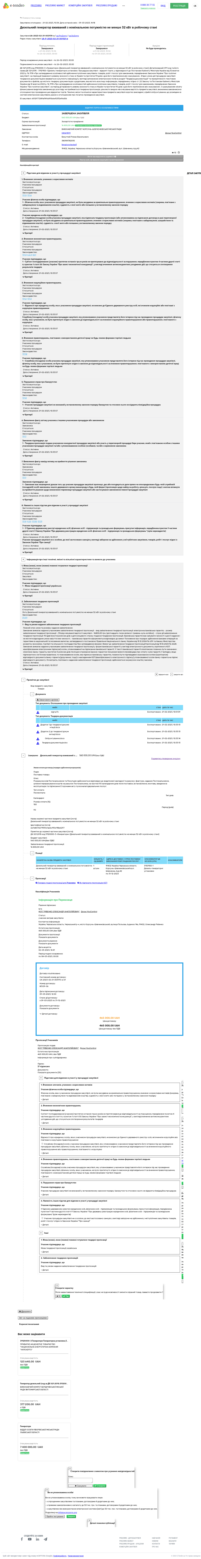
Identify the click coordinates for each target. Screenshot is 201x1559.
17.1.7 (24, 436)
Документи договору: (50, 1006)
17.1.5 (24, 195)
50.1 (34, 255)
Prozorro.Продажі (106, 5)
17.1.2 (24, 299)
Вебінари (172, 1541)
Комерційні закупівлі (80, 5)
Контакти (156, 1544)
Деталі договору (49, 1014)
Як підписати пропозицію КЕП (93, 883)
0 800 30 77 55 (148, 5)
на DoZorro (74, 36)
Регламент (173, 1538)
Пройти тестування (54, 1516)
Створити (100, 1486)
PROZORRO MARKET (55, 5)
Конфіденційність (60, 1556)
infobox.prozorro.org (67, 1512)
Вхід (163, 5)
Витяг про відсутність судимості (101, 157)
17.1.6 (29, 195)
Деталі (45, 1099)
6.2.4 (29, 255)
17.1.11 (40, 521)
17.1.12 (24, 354)
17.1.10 (34, 521)
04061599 (66, 133)
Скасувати (81, 1486)
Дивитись (24, 1368)
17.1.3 (29, 299)
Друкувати (26, 1311)
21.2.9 (24, 617)
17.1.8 (24, 398)
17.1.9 (24, 521)
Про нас (155, 1547)
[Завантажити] (37, 713)
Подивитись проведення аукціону (165, 759)
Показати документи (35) (49, 1072)
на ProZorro (61, 36)
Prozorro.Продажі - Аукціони (131, 1544)
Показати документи (48, 937)
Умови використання (76, 1556)
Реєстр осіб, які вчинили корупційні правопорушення (102, 160)
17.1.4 (24, 255)
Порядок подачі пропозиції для (56, 883)
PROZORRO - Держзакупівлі (130, 1538)
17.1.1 (24, 477)
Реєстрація (179, 5)
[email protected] (69, 145)
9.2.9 (29, 521)
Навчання (156, 1538)
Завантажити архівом (48, 700)
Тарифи (172, 1544)
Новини (155, 1541)
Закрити (71, 1516)
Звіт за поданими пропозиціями (33, 1318)
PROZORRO (36, 5)
